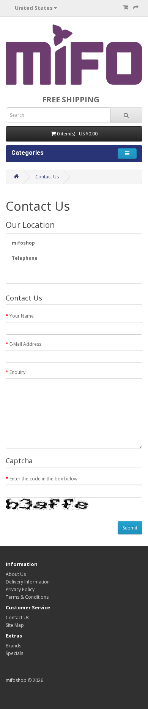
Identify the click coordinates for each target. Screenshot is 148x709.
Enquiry (17, 372)
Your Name (21, 316)
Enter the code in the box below (43, 478)
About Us (16, 574)
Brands (13, 645)
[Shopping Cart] (125, 7)
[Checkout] (136, 7)
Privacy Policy (20, 589)
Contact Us (47, 176)
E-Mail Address (25, 344)
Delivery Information (28, 582)
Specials (14, 653)
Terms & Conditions (27, 597)
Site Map (15, 625)
